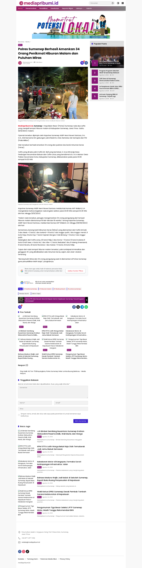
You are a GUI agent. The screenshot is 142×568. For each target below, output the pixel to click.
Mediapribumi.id (25, 126)
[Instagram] (23, 551)
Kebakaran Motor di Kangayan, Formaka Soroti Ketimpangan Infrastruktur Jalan (76, 333)
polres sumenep (75, 289)
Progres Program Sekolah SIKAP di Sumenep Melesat (109, 72)
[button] (113, 3)
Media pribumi (60, 289)
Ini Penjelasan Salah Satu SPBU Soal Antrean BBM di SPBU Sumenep (110, 87)
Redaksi (21, 559)
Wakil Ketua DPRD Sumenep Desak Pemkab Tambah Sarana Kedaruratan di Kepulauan (52, 356)
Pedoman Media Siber (48, 559)
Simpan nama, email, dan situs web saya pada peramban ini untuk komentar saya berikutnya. (51, 415)
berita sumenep (31, 289)
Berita (20, 45)
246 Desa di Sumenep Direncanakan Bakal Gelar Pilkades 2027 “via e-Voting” (110, 80)
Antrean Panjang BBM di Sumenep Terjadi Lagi (108, 95)
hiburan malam (46, 289)
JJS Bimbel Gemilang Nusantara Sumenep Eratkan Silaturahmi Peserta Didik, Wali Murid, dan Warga (29, 333)
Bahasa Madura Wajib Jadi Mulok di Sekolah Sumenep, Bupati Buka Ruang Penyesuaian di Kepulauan (28, 356)
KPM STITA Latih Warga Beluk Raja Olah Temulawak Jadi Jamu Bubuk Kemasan (53, 333)
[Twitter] (78, 307)
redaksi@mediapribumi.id (31, 542)
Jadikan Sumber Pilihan (75, 271)
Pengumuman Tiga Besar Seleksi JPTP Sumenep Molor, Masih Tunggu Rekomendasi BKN (76, 356)
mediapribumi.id (27, 62)
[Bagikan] (86, 63)
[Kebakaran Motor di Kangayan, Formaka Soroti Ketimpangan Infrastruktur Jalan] (77, 322)
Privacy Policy (65, 559)
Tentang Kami (32, 559)
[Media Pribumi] (38, 3)
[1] (82, 63)
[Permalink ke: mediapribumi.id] (20, 63)
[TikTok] (27, 551)
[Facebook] (74, 307)
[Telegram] (82, 307)
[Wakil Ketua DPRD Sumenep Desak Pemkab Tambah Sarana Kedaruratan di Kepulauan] (53, 345)
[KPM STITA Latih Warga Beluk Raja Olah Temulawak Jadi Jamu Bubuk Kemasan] (53, 322)
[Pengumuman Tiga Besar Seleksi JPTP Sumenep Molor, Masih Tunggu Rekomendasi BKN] (77, 345)
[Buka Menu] (122, 3)
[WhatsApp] (86, 307)
